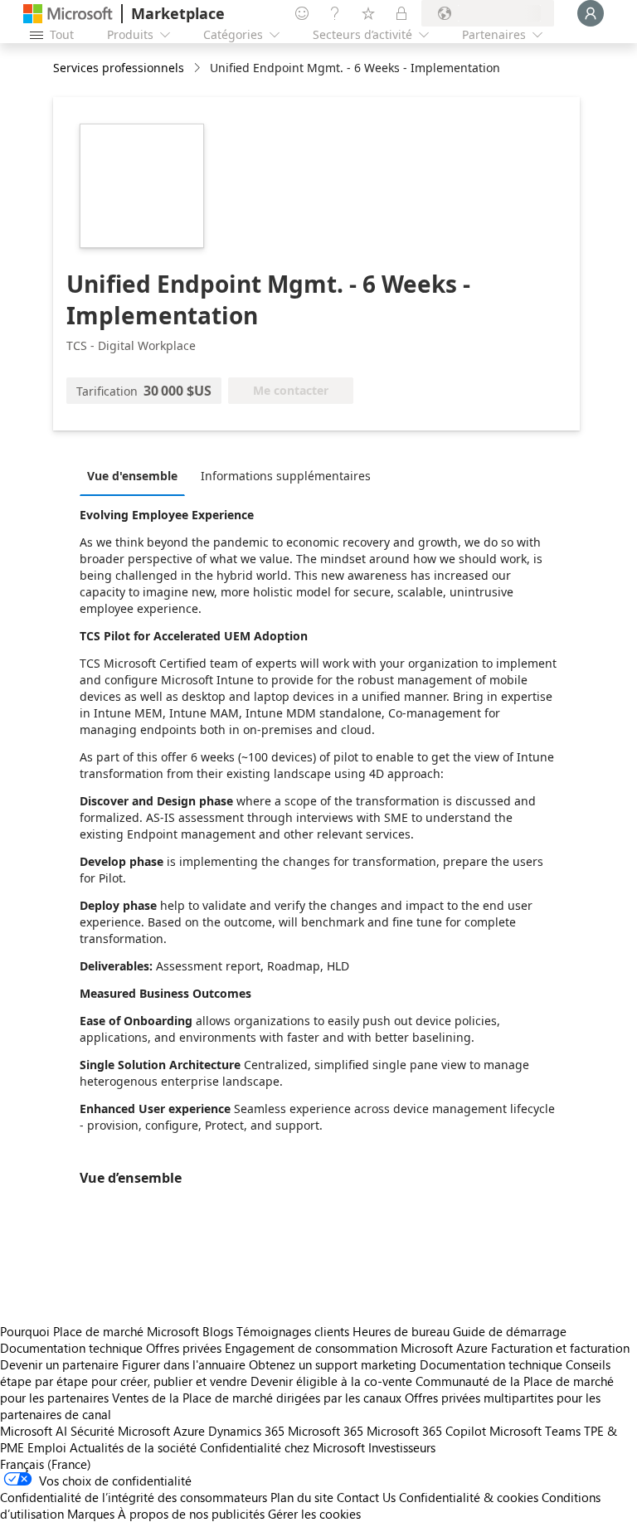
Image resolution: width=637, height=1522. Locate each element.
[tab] (136, 475)
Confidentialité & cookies (468, 1497)
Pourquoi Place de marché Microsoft (99, 1331)
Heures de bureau (401, 1331)
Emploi (46, 1447)
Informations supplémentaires (286, 476)
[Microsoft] (68, 13)
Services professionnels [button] (118, 67)
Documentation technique (71, 1348)
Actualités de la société (133, 1447)
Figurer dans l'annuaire (184, 1364)
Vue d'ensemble (132, 476)
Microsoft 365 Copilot (426, 1430)
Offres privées (183, 1348)
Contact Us (366, 1497)
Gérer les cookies (314, 1513)
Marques (90, 1513)
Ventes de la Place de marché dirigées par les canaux (256, 1397)
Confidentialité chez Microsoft (282, 1447)
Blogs (217, 1331)
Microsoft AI (33, 1430)
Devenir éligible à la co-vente (331, 1381)
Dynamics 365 (246, 1430)
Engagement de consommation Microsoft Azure (358, 1348)
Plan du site (301, 1497)
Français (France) (45, 1464)
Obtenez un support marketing (332, 1364)
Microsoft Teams (535, 1430)
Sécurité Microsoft (120, 1430)
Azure (189, 1430)
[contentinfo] (198, 68)
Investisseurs (401, 1447)
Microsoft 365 (325, 1430)
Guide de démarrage (509, 1331)
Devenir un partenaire (59, 1364)
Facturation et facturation (560, 1348)
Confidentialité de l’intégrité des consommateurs (133, 1497)
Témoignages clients (292, 1331)
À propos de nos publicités (191, 1513)
